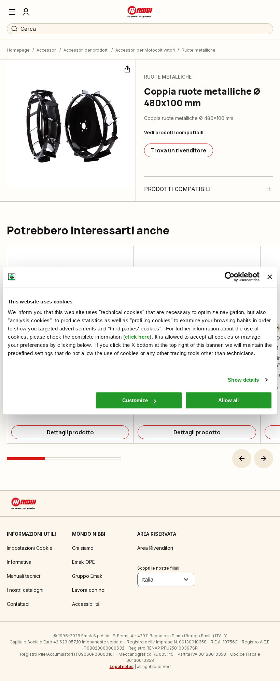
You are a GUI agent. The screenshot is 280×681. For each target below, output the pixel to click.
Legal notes (122, 666)
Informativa (19, 562)
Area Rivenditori (155, 548)
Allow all (228, 400)
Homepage (18, 50)
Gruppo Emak (87, 576)
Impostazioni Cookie (30, 548)
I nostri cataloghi (25, 590)
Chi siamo (83, 548)
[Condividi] (126, 68)
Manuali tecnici (23, 576)
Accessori (47, 50)
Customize (135, 400)
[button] (241, 458)
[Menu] (12, 11)
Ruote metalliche (198, 50)
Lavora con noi (89, 590)
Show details (243, 380)
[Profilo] (25, 11)
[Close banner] (269, 276)
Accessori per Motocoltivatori (145, 50)
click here (137, 337)
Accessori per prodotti (86, 50)
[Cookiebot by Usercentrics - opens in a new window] (230, 277)
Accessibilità (86, 604)
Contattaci (18, 604)
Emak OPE (83, 562)
